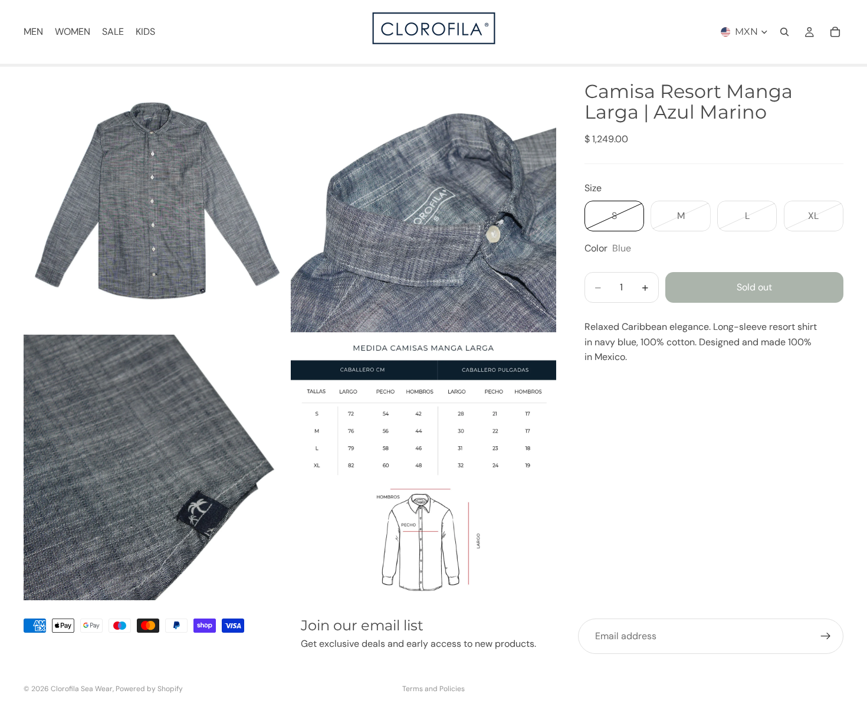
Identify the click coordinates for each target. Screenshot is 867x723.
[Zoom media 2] (423, 199)
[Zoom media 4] (423, 467)
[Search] (784, 32)
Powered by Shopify (149, 688)
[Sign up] (825, 636)
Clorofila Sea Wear (82, 688)
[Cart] (835, 32)
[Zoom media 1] (156, 199)
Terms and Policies (433, 688)
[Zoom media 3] (156, 467)
